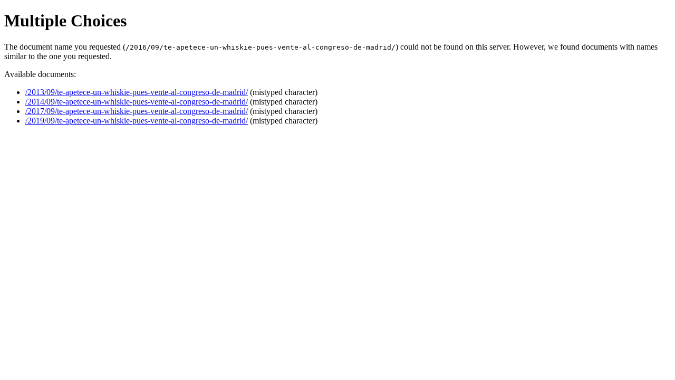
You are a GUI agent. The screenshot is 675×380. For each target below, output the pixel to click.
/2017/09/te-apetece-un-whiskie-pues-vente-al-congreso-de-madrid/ (136, 111)
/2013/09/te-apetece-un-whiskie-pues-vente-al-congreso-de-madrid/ (136, 92)
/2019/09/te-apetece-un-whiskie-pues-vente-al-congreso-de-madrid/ (136, 120)
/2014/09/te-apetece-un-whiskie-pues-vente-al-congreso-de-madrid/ (136, 101)
